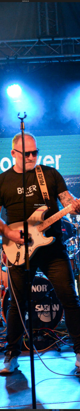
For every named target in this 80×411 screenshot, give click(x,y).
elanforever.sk (25, 1)
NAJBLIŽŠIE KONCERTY (40, 210)
